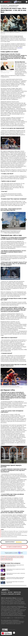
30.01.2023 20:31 (4, 5)
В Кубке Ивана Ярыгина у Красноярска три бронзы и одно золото (15, 565)
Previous (2, 219)
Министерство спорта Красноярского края (12, 387)
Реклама (10, 592)
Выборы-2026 (17, 592)
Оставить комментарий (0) (14, 546)
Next (25, 219)
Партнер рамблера (12, 629)
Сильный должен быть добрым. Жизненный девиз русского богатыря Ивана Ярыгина (13, 454)
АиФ (3, 233)
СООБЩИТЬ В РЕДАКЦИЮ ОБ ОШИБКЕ (11, 594)
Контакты (4, 592)
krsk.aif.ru (19, 48)
